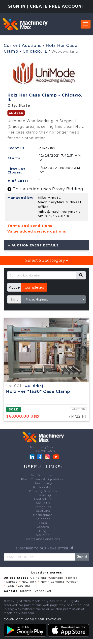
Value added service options (36, 231)
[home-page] (25, 24)
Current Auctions (23, 45)
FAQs (43, 523)
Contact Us (42, 499)
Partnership (42, 487)
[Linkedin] (32, 456)
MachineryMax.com (45, 447)
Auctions (43, 511)
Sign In (17, 6)
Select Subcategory (45, 260)
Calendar (43, 519)
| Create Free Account (56, 6)
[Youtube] (56, 456)
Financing (43, 495)
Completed (34, 287)
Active (14, 287)
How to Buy (43, 483)
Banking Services (43, 491)
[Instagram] (48, 456)
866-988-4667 (45, 451)
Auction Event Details (35, 245)
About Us (43, 503)
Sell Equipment (43, 475)
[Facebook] (39, 456)
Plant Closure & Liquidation (42, 479)
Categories (43, 507)
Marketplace (43, 515)
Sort (14, 299)
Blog (42, 531)
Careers (43, 527)
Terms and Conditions (43, 539)
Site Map (43, 535)
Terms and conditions (29, 226)
